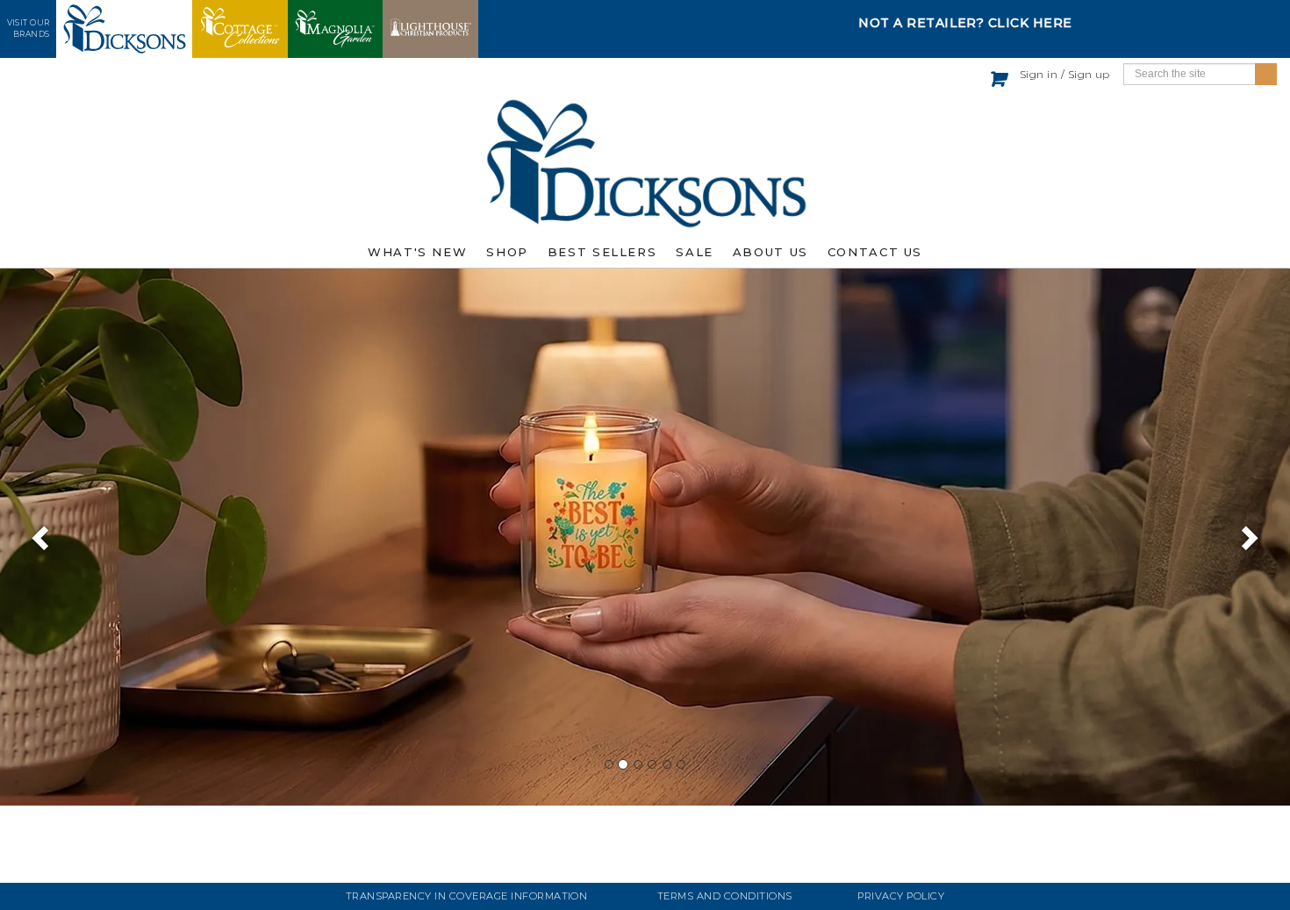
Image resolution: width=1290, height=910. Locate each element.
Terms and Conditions (724, 896)
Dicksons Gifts (645, 163)
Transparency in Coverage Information (467, 896)
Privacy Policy (900, 896)
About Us (770, 252)
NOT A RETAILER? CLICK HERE (965, 23)
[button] (32, 537)
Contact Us (875, 252)
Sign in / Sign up (1065, 74)
